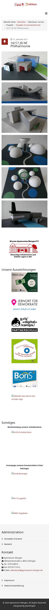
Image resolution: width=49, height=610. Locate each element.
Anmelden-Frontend (13, 539)
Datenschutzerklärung (14, 585)
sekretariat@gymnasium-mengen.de (26, 570)
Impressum (9, 580)
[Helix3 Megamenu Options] (46, 13)
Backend (8, 544)
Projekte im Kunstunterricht (28, 25)
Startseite (21, 22)
